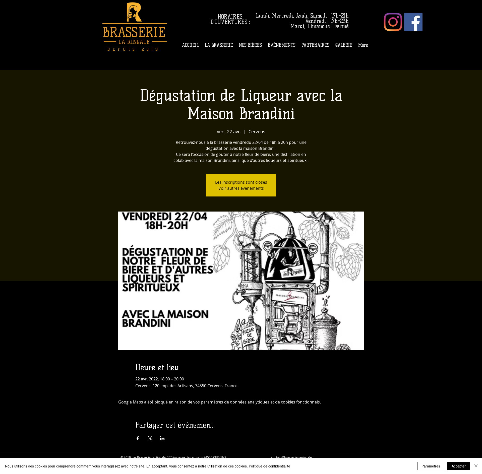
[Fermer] (476, 466)
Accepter (459, 465)
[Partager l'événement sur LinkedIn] (162, 438)
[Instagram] (393, 22)
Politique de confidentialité (269, 465)
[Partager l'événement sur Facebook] (137, 438)
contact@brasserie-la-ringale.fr (293, 457)
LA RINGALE (134, 42)
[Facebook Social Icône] (413, 22)
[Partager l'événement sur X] (150, 438)
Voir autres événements (241, 188)
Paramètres (430, 465)
